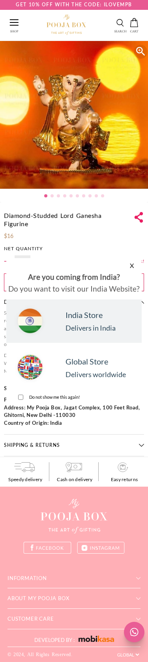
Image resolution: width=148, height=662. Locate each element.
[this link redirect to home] (66, 25)
